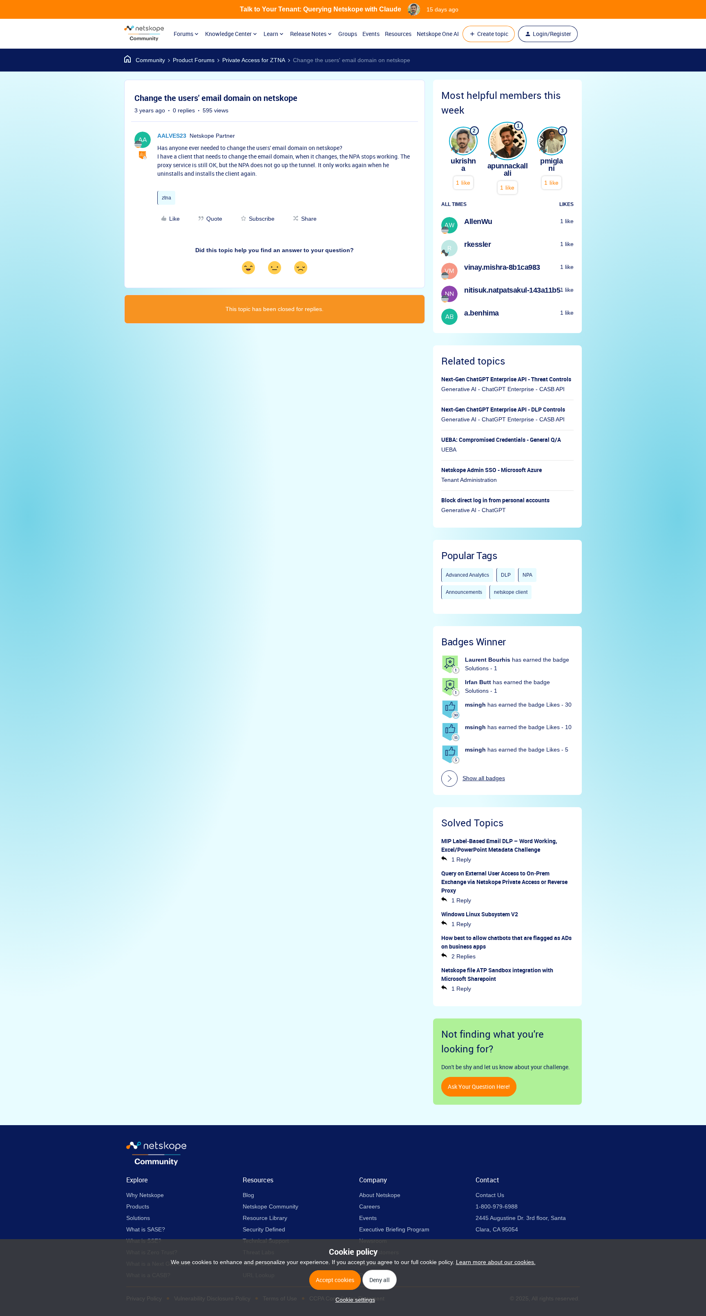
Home (144, 60)
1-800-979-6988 (497, 1206)
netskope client (510, 592)
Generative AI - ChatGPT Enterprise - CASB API (503, 389)
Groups (347, 34)
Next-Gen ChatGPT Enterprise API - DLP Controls (503, 409)
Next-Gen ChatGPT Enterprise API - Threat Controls (506, 379)
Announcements (464, 592)
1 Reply (461, 859)
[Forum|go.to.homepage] (144, 34)
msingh (475, 704)
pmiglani (551, 164)
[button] (488, 34)
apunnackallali (507, 169)
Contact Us (490, 1195)
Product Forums (193, 60)
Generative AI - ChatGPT (473, 510)
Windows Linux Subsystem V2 (479, 914)
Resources (398, 34)
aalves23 (171, 135)
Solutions (138, 1218)
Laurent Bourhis (487, 659)
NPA (527, 575)
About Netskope (379, 1195)
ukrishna (463, 164)
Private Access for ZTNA (253, 60)
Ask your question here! (479, 1086)
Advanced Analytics (467, 575)
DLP (506, 575)
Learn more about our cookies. (496, 1262)
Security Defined (264, 1229)
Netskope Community (270, 1206)
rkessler (477, 244)
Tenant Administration (469, 480)
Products (137, 1206)
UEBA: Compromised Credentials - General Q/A (501, 439)
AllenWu (478, 221)
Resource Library (265, 1218)
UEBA (448, 449)
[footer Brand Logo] (156, 1163)
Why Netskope (145, 1195)
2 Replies (463, 956)
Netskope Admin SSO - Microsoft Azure (491, 470)
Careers (369, 1206)
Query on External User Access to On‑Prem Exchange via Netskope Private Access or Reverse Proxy (504, 881)
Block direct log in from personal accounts (495, 500)
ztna (166, 198)
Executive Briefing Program (394, 1229)
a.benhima (481, 313)
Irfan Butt (478, 682)
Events (371, 34)
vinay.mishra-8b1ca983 (502, 267)
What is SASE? (145, 1229)
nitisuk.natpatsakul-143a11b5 (512, 290)
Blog (248, 1195)
